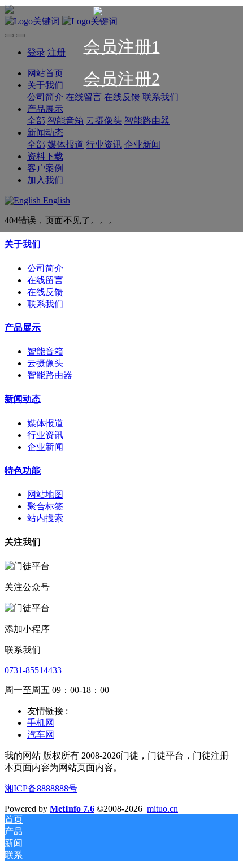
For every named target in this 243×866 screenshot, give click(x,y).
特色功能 (23, 470)
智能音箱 (45, 351)
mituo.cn (162, 808)
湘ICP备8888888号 (41, 788)
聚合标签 (45, 506)
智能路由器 (49, 375)
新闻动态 (23, 399)
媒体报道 (45, 423)
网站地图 (45, 494)
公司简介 (45, 268)
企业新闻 (45, 447)
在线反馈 (45, 292)
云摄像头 (45, 363)
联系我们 (45, 304)
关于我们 (23, 244)
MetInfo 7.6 (72, 808)
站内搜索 (45, 518)
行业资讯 (45, 435)
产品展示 (23, 327)
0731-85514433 (33, 670)
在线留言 (45, 280)
